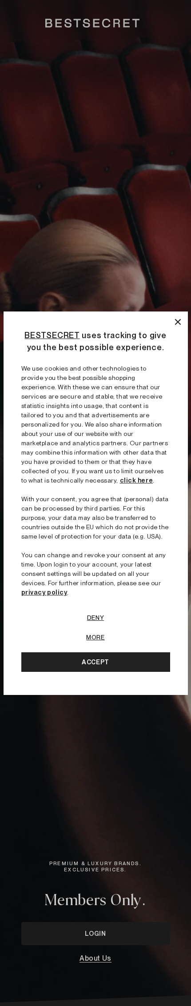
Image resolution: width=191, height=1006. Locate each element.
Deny (95, 617)
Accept (95, 662)
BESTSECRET (52, 335)
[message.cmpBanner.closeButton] (178, 321)
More (95, 637)
